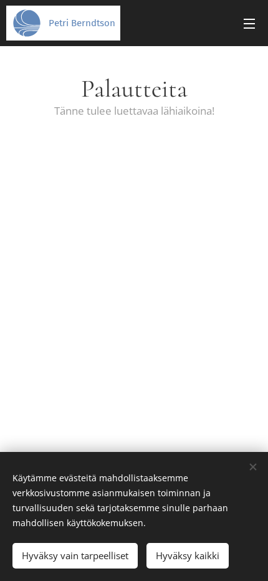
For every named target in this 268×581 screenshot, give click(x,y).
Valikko (249, 23)
